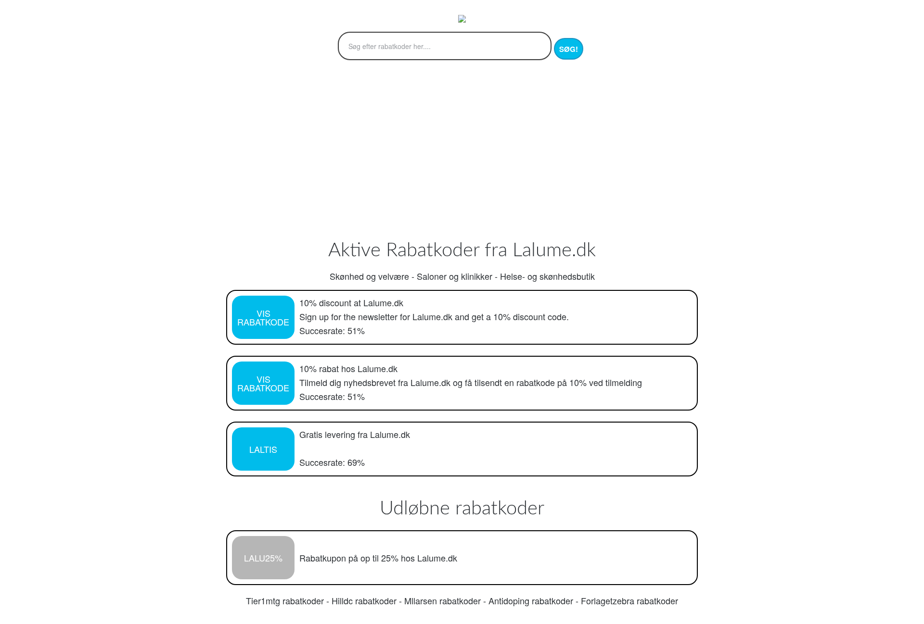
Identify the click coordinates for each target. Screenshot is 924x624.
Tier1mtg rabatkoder (285, 600)
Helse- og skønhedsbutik (547, 276)
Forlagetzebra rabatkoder (629, 600)
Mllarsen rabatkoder (442, 600)
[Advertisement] (462, 162)
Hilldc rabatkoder (364, 600)
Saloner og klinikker (454, 276)
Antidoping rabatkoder (530, 600)
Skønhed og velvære (369, 276)
